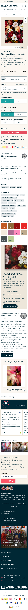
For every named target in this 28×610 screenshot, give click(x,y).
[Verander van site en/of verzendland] (26, 1)
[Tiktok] (17, 568)
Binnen (8, 101)
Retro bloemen (22, 205)
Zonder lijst (8, 114)
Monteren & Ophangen (10, 520)
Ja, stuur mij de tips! (8, 481)
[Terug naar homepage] (11, 6)
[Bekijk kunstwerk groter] (25, 18)
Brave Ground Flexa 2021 (9, 205)
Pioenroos (5, 208)
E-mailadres (4, 473)
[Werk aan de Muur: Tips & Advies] (26, 560)
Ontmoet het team (8, 545)
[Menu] (2, 6)
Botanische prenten (7, 200)
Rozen (10, 195)
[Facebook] (12, 568)
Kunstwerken (6, 552)
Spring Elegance (19, 200)
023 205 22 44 (22, 504)
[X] (14, 568)
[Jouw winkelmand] (25, 6)
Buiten (21, 101)
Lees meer (14, 161)
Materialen (5, 556)
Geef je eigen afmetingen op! (13, 93)
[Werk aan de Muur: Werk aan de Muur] (26, 564)
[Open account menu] (22, 6)
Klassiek (4, 203)
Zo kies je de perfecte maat (20, 84)
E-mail (15, 506)
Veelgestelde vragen (9, 511)
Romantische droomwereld (9, 197)
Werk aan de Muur (7, 564)
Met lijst (21, 114)
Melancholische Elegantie (9, 211)
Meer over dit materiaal (21, 75)
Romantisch (5, 187)
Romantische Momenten (8, 213)
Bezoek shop (5, 161)
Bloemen (4, 195)
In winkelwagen (15, 132)
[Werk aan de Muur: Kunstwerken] (26, 552)
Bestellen (6, 513)
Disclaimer (20, 593)
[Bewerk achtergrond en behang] (25, 21)
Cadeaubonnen (8, 523)
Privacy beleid (22, 595)
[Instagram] (7, 568)
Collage (16, 195)
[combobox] (10, 9)
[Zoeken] (24, 9)
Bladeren (11, 208)
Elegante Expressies (7, 216)
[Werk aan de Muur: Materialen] (26, 556)
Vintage (22, 195)
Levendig (12, 187)
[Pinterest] (9, 568)
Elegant (19, 187)
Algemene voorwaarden (11, 593)
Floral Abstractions (9, 52)
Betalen (6, 516)
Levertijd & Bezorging (9, 518)
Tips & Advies (6, 560)
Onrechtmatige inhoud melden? (10, 595)
